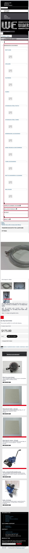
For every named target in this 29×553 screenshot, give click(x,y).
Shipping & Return (9, 516)
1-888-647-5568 (8, 531)
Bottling (8, 49)
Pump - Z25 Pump (7, 500)
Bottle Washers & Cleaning (13, 175)
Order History (8, 527)
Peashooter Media (20, 547)
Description (8, 299)
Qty (2, 336)
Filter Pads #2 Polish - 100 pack (10, 408)
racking (5, 346)
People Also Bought (13, 354)
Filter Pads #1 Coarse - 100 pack (10, 440)
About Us (7, 515)
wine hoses (22, 346)
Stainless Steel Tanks (12, 119)
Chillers (8, 63)
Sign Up (19, 543)
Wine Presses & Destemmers (13, 147)
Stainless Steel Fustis (12, 105)
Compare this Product (7, 341)
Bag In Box (8, 189)
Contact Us (7, 525)
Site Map (7, 521)
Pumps (7, 91)
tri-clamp (17, 346)
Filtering (8, 77)
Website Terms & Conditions (11, 518)
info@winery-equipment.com (11, 533)
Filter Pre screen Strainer (9, 377)
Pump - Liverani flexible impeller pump (12, 471)
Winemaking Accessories (12, 133)
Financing (7, 520)
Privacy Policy (8, 517)
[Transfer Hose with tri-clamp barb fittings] (7, 286)
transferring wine (11, 346)
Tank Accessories (10, 161)
